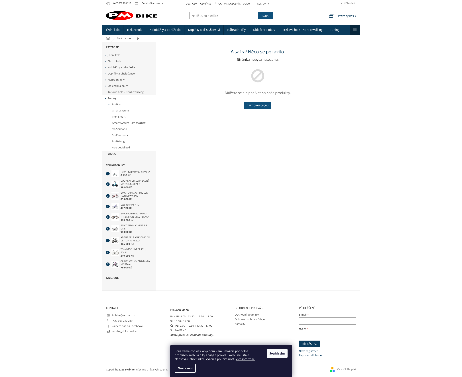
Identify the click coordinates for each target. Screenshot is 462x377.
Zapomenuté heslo (310, 355)
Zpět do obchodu (257, 105)
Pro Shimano (119, 129)
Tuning (112, 98)
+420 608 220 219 (122, 320)
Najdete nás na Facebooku (127, 326)
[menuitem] (112, 30)
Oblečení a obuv (118, 86)
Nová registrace (308, 351)
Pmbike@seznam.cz (123, 315)
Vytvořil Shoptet (346, 369)
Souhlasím (277, 353)
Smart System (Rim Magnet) (129, 123)
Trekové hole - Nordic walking (126, 92)
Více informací (245, 359)
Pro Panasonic (120, 135)
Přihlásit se (309, 343)
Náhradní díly (116, 79)
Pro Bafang (118, 141)
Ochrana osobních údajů (234, 3)
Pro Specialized (120, 147)
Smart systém (120, 110)
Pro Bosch (117, 104)
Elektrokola (114, 61)
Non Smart (118, 116)
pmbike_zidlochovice (124, 331)
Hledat (265, 15)
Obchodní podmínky (198, 3)
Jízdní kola (114, 55)
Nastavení (185, 368)
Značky (112, 153)
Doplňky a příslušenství (122, 73)
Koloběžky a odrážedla (121, 67)
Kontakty (263, 3)
